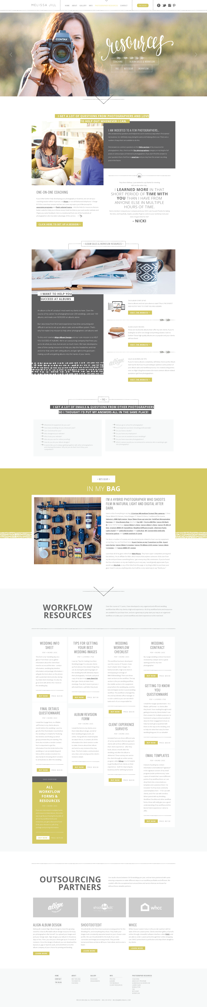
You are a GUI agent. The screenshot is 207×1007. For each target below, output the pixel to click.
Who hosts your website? (53, 436)
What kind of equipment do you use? (57, 425)
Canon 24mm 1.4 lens (149, 525)
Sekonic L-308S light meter (116, 519)
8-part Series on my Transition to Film (147, 542)
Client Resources (116, 985)
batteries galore (112, 533)
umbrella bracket (126, 531)
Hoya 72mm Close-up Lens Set (139, 519)
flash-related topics (64, 207)
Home (67, 5)
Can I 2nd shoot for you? (52, 431)
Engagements (95, 981)
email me (135, 157)
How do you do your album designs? (57, 442)
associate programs (44, 207)
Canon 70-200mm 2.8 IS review (146, 545)
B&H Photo (136, 554)
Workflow (143, 68)
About (74, 5)
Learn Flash (136, 985)
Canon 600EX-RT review (127, 548)
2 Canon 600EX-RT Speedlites (121, 528)
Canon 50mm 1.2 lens (132, 525)
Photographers (106, 5)
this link (117, 565)
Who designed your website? (54, 433)
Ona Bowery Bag (122, 522)
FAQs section (144, 147)
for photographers (141, 150)
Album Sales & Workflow (142, 61)
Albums (112, 981)
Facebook (158, 5)
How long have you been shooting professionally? (133, 428)
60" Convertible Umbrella (155, 531)
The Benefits (76, 981)
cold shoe (140, 531)
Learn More (41, 953)
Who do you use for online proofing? (57, 439)
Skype (65, 201)
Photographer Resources (142, 976)
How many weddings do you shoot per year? (59, 428)
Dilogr (121, 761)
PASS (168, 934)
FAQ (117, 68)
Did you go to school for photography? (129, 425)
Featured (75, 983)
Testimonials (114, 983)
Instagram (169, 5)
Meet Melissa (76, 979)
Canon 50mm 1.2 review (125, 545)
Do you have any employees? (126, 433)
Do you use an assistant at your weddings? (131, 436)
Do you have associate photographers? (130, 439)
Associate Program (139, 981)
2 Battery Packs (160, 528)
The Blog (58, 982)
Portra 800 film (150, 522)
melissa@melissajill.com (122, 1000)
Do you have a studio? (124, 431)
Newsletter (136, 987)
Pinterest (174, 5)
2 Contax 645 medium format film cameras (148, 513)
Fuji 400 (139, 522)
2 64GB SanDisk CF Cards (132, 533)
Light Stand (110, 531)
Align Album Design (63, 337)
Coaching (118, 61)
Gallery (83, 5)
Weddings (93, 979)
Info (91, 5)
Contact (124, 5)
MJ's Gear (128, 68)
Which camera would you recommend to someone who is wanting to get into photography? (141, 443)
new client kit (92, 678)
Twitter (164, 5)
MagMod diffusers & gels (143, 528)
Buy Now (43, 696)
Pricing (112, 979)
